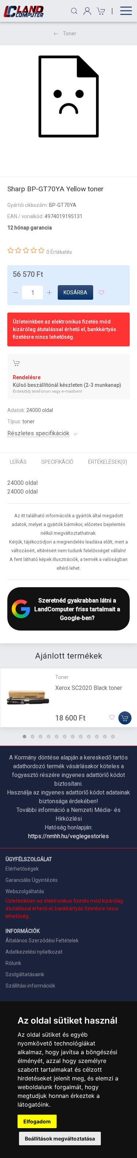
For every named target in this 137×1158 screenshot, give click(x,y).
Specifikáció (57, 462)
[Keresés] (74, 11)
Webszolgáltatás (24, 891)
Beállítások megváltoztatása (60, 1138)
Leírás (18, 462)
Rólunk (13, 963)
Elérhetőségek (22, 869)
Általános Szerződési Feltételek (42, 940)
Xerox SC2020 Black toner (88, 687)
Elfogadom (37, 1121)
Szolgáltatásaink (24, 974)
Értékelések (107, 462)
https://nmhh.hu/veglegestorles (68, 836)
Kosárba (75, 292)
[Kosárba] (125, 718)
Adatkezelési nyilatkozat (33, 952)
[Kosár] (100, 11)
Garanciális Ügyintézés (31, 880)
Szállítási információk (30, 986)
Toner (69, 33)
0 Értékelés (59, 252)
